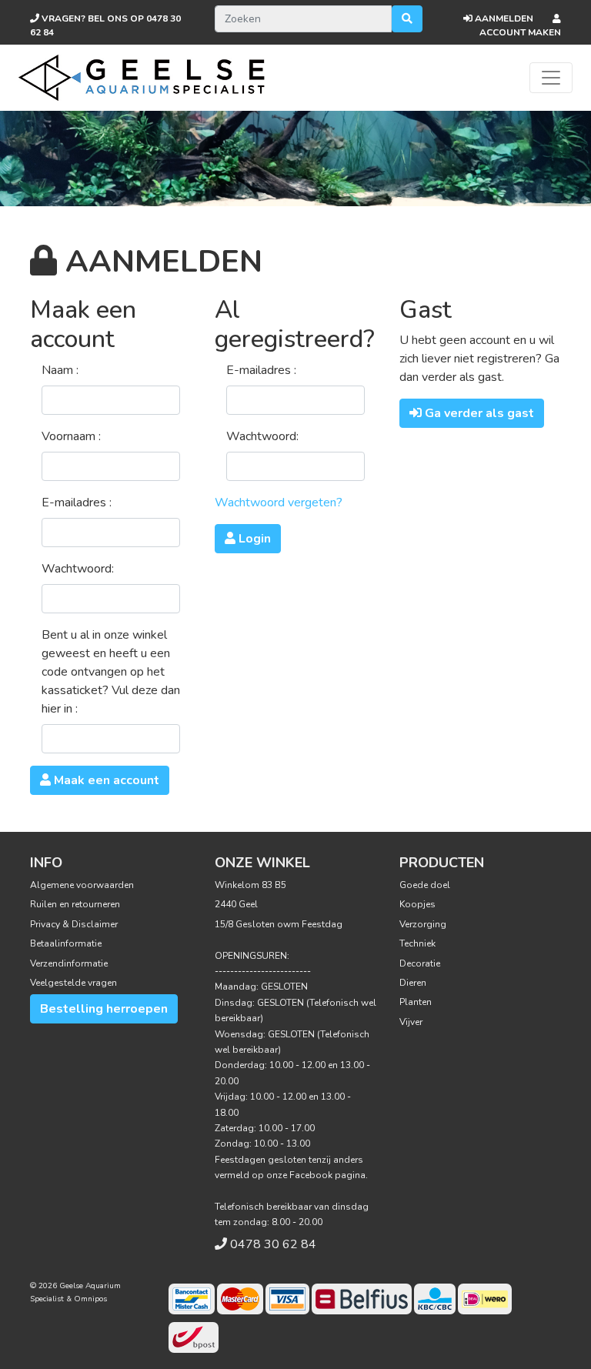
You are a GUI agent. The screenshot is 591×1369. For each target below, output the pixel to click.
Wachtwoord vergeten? (278, 502)
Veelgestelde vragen (73, 983)
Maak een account (105, 780)
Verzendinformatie (69, 963)
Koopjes (417, 904)
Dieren (412, 983)
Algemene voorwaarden (82, 885)
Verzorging (422, 924)
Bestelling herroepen (104, 1008)
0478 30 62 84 (273, 1244)
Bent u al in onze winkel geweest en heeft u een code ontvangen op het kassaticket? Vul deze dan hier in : (111, 671)
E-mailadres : (77, 502)
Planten (415, 1002)
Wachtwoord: (78, 568)
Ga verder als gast (478, 413)
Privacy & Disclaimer (74, 924)
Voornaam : (71, 436)
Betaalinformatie (66, 943)
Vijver (410, 1022)
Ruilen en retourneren (75, 904)
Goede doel (424, 885)
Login (253, 538)
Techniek (417, 943)
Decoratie (419, 963)
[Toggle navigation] (551, 77)
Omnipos (90, 1299)
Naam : (60, 370)
